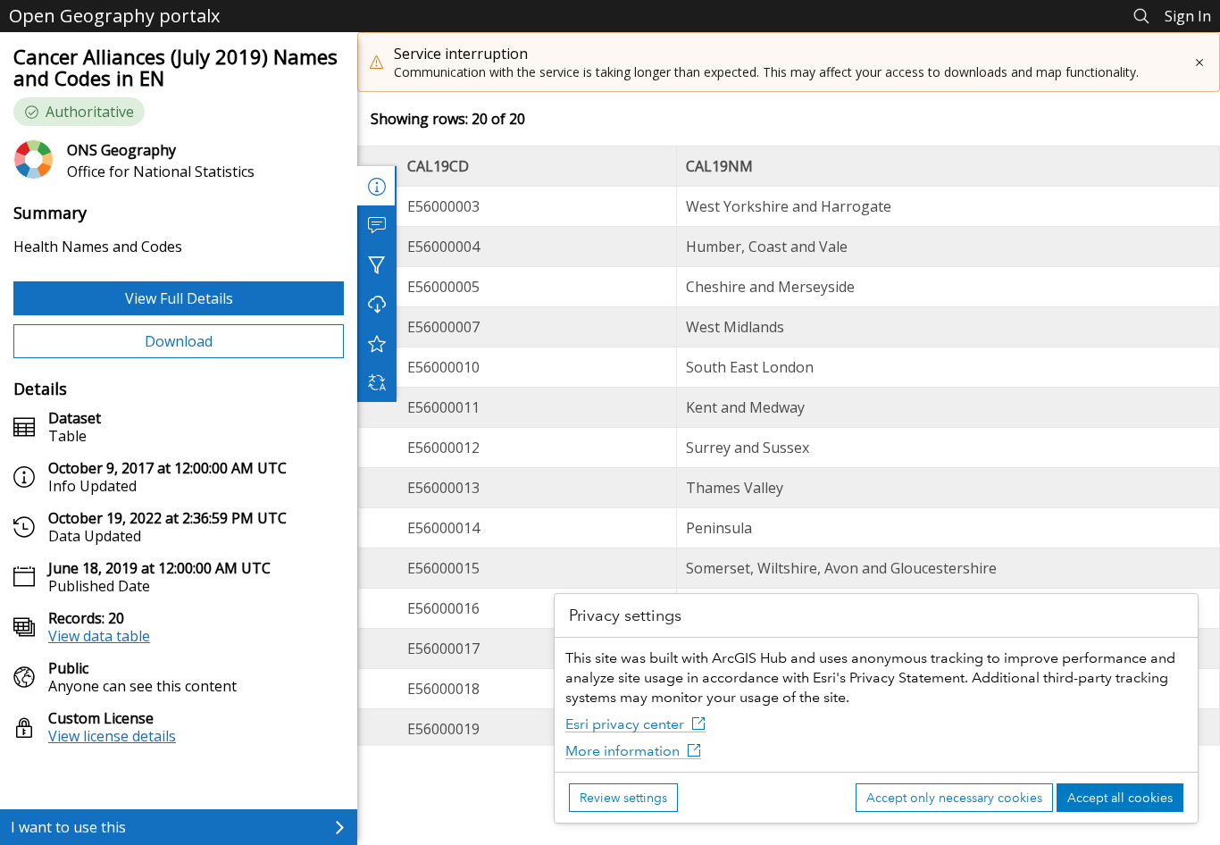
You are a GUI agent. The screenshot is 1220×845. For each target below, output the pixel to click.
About (377, 185)
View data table (99, 636)
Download (179, 341)
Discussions (377, 225)
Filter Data (377, 264)
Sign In (1188, 16)
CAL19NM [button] (719, 166)
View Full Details (179, 298)
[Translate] (377, 382)
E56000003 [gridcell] (443, 206)
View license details (112, 736)
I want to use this (68, 827)
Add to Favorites (377, 343)
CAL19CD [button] (438, 166)
